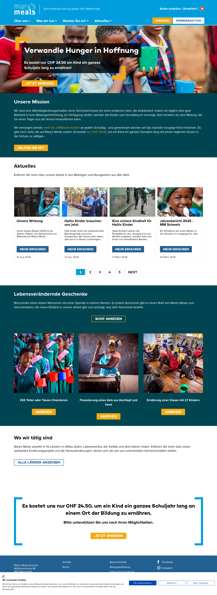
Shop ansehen (108, 319)
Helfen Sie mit (31, 148)
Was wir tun (45, 21)
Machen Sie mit (74, 21)
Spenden (162, 20)
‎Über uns (21, 21)
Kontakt (67, 562)
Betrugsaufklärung (120, 567)
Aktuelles (102, 21)
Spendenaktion (188, 20)
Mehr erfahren (34, 249)
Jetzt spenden (39, 83)
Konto (66, 567)
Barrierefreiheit (118, 562)
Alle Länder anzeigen (39, 462)
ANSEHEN (44, 412)
